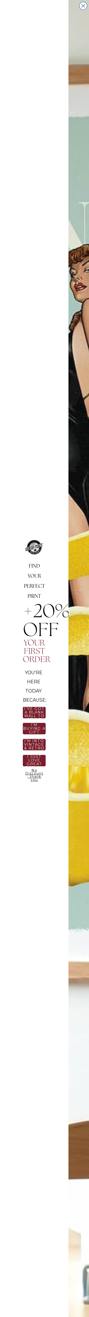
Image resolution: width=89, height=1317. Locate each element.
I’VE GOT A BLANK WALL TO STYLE (34, 712)
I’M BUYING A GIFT (34, 728)
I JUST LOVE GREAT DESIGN (34, 760)
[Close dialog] (83, 6)
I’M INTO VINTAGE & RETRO (34, 744)
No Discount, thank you (34, 774)
